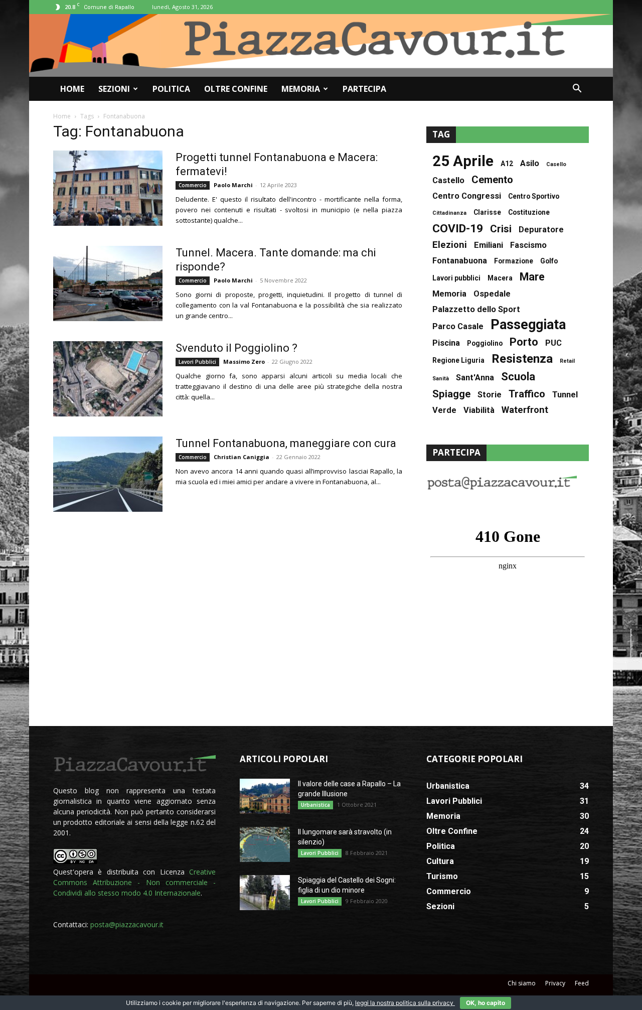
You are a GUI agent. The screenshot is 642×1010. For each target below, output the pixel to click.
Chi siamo (522, 983)
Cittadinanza (449, 213)
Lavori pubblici (456, 278)
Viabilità (479, 410)
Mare (532, 276)
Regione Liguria (458, 360)
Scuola (518, 376)
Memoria (300, 88)
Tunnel (565, 394)
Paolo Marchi (233, 185)
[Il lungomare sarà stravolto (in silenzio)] (265, 844)
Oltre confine (235, 88)
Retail (567, 361)
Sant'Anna (475, 377)
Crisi (501, 229)
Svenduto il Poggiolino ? (236, 348)
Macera (500, 278)
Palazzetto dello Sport (476, 309)
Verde (444, 410)
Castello (448, 180)
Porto (524, 342)
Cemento (492, 180)
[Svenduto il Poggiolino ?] (108, 378)
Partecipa (364, 88)
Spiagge (451, 394)
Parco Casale (458, 326)
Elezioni (449, 245)
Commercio (193, 185)
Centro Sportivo (533, 196)
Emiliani (488, 245)
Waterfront (525, 410)
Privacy (555, 983)
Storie (489, 394)
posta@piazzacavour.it (127, 924)
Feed (582, 983)
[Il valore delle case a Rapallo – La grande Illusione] (265, 796)
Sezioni (114, 88)
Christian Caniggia (241, 457)
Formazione (513, 261)
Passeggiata (528, 325)
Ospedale (492, 294)
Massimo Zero (244, 361)
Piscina (446, 343)
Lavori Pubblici (197, 361)
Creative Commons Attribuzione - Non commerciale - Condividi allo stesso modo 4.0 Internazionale (134, 882)
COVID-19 (457, 228)
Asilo (529, 163)
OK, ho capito (485, 1002)
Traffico (527, 394)
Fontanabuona (459, 260)
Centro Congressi (466, 196)
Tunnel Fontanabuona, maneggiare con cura (286, 443)
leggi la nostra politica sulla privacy (405, 1002)
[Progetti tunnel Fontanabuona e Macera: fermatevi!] (108, 188)
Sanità (440, 378)
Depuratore (541, 229)
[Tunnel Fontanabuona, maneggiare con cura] (108, 474)
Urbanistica (315, 804)
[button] (577, 89)
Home (72, 88)
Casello (556, 164)
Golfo (549, 261)
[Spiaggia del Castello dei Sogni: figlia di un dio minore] (265, 892)
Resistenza (522, 359)
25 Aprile (463, 161)
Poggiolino (485, 343)
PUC (553, 343)
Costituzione (529, 212)
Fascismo (528, 245)
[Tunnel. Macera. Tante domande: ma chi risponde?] (108, 283)
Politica (171, 88)
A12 (507, 164)
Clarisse (487, 212)
